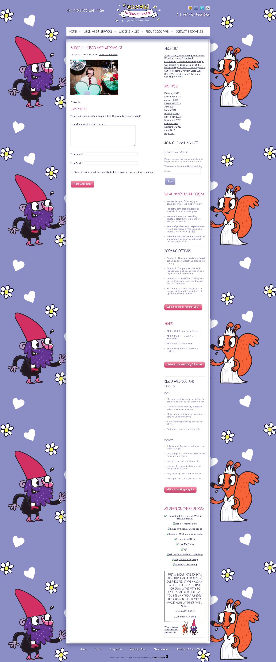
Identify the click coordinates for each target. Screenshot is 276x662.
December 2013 (172, 103)
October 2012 (171, 123)
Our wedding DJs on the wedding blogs (184, 61)
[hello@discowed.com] (85, 11)
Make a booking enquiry (180, 489)
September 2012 (172, 127)
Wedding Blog (138, 649)
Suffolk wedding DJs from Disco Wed (183, 70)
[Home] (73, 31)
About (98, 649)
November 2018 (172, 96)
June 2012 (169, 130)
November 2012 (172, 120)
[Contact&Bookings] (189, 31)
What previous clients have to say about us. (171, 629)
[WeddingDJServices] (98, 31)
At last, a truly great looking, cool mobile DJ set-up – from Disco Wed (184, 56)
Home (83, 649)
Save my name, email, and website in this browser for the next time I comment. (114, 172)
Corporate (116, 649)
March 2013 (170, 110)
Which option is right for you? (183, 307)
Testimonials (161, 649)
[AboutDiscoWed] (157, 31)
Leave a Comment (108, 54)
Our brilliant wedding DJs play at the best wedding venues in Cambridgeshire (184, 66)
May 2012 (169, 133)
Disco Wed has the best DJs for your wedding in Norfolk (182, 75)
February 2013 (171, 113)
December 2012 (172, 116)
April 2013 (169, 106)
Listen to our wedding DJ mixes (184, 364)
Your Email (75, 163)
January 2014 (171, 100)
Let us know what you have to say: (87, 124)
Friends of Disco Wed (190, 649)
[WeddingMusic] (129, 31)
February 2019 (171, 93)
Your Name (76, 154)
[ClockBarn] (179, 617)
